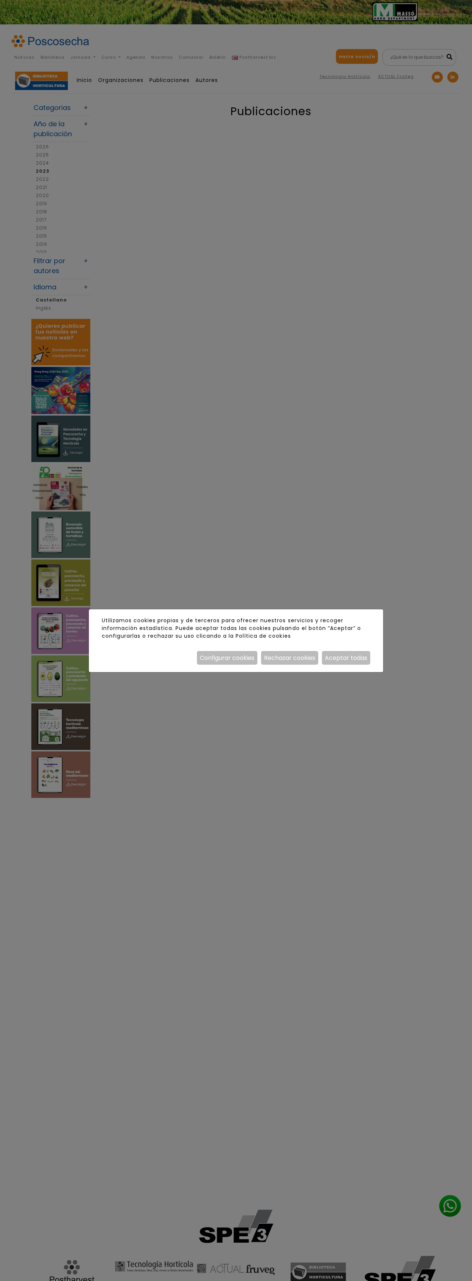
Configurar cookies (227, 658)
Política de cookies (263, 636)
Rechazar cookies (289, 658)
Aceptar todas (346, 658)
